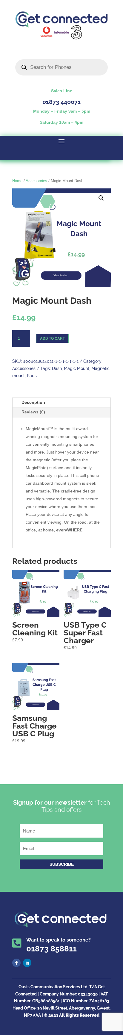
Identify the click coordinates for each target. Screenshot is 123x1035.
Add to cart (52, 338)
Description (33, 402)
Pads (32, 375)
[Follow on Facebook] (16, 963)
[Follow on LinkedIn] (27, 963)
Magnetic (100, 368)
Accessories (36, 181)
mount (18, 375)
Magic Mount (76, 368)
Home (17, 181)
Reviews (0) (33, 412)
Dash (57, 368)
